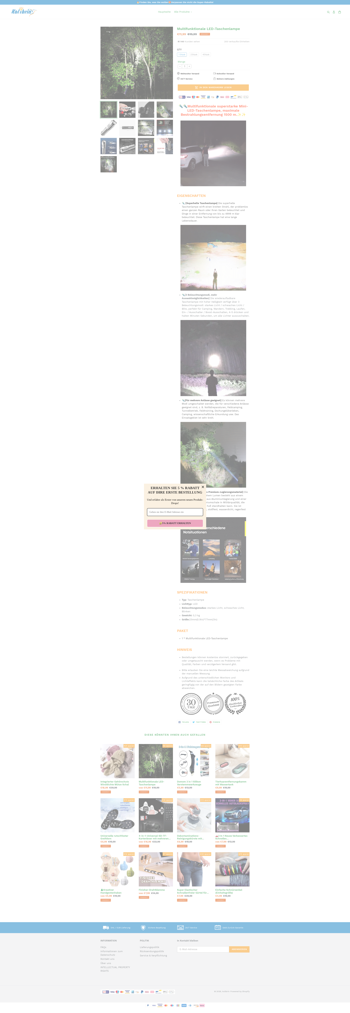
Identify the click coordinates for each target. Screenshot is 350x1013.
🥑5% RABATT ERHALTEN (175, 523)
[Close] (203, 487)
